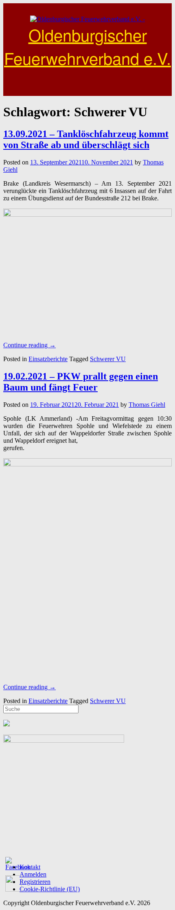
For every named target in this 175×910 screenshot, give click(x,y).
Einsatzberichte (48, 358)
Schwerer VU (108, 358)
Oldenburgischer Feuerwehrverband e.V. (87, 46)
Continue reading (29, 345)
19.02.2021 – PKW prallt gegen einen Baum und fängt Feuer (80, 382)
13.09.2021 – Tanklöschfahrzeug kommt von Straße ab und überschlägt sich (85, 139)
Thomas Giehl (147, 404)
